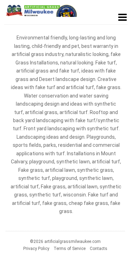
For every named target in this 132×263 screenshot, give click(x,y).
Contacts (98, 248)
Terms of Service (70, 248)
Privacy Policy (36, 248)
